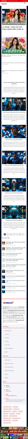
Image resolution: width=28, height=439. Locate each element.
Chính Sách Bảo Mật (9, 367)
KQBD (6, 352)
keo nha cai (20, 411)
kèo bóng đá (15, 406)
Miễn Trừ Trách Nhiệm (9, 370)
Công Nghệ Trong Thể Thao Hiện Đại (14, 220)
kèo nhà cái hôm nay (13, 415)
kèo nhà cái (15, 411)
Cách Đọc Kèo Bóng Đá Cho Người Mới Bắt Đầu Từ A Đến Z (14, 83)
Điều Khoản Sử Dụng (9, 363)
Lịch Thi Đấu (7, 344)
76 (20, 234)
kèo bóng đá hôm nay (7, 406)
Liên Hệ (6, 374)
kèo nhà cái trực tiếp (7, 420)
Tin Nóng (7, 334)
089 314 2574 (8, 391)
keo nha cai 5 (5, 413)
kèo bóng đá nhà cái (7, 411)
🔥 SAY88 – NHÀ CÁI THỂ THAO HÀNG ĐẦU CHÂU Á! (13, 28)
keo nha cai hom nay (16, 418)
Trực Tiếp (7, 341)
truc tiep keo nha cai (7, 422)
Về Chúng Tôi (7, 360)
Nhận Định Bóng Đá (9, 348)
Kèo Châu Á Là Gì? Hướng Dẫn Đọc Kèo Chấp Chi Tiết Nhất (13, 71)
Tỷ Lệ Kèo (7, 337)
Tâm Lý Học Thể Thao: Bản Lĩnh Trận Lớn (14, 165)
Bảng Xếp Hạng (8, 330)
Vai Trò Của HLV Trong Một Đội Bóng (14, 139)
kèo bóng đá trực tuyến (7, 409)
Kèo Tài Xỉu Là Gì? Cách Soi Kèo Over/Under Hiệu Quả (14, 62)
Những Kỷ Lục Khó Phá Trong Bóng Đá (14, 193)
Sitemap (6, 377)
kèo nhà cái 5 (12, 413)
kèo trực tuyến (15, 420)
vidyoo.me (8, 386)
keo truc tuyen (16, 409)
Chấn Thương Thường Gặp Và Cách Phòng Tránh (14, 112)
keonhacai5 (5, 415)
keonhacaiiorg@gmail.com (11, 395)
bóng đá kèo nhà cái (7, 418)
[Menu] (25, 3)
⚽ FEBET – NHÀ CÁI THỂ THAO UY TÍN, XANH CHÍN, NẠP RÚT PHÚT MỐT (13, 56)
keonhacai (18, 413)
